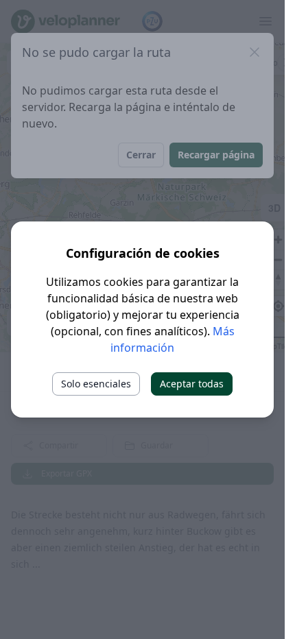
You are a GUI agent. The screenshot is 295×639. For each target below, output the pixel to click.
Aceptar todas (192, 383)
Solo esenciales (96, 383)
